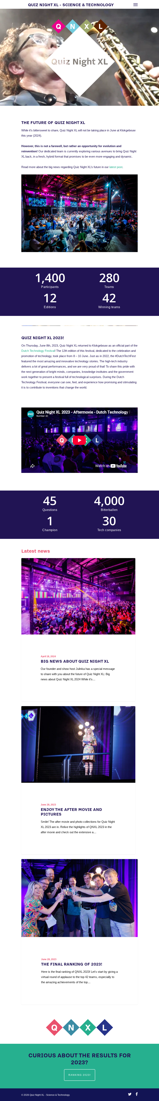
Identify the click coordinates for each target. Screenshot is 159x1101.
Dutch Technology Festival (38, 350)
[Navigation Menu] (135, 4)
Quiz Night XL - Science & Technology (71, 4)
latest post (115, 167)
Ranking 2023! (79, 1075)
